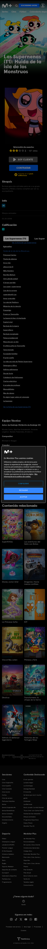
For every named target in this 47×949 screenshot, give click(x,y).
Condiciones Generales (31, 848)
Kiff (25, 622)
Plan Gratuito (28, 870)
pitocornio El (8, 267)
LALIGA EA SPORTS (8, 845)
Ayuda (23, 904)
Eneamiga (7, 310)
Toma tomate (8, 350)
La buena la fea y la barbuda (14, 318)
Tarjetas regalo (29, 882)
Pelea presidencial (10, 338)
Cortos (4, 795)
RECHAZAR (23, 490)
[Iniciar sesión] (43, 6)
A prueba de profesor (11, 385)
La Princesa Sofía (10, 622)
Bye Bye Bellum (9, 275)
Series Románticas (8, 810)
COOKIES (23, 930)
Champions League (8, 842)
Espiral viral (8, 322)
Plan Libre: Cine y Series (32, 863)
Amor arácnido (9, 298)
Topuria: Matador (8, 866)
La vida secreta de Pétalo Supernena (17, 362)
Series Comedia (7, 814)
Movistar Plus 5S (29, 826)
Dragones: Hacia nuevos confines (31, 583)
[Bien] (19, 150)
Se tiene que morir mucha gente (32, 796)
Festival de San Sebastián (32, 814)
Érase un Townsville (11, 314)
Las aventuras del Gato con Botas (32, 543)
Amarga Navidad (29, 789)
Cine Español (6, 786)
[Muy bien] (22, 150)
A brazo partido (9, 283)
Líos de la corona (10, 291)
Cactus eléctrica (10, 381)
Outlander (27, 801)
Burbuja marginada (10, 334)
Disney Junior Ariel (10, 582)
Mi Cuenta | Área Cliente (32, 845)
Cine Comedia (7, 789)
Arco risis (7, 263)
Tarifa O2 (27, 879)
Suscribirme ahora (29, 5)
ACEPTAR (23, 497)
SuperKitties (7, 542)
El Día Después (7, 851)
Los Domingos (28, 786)
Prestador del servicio (13, 927)
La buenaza (7, 401)
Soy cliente (25, 159)
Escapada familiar (10, 354)
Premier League (7, 848)
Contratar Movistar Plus (31, 854)
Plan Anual (27, 873)
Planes (26, 866)
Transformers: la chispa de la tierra (32, 698)
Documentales (7, 817)
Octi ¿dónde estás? (10, 279)
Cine (14, 11)
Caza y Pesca (28, 823)
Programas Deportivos (31, 820)
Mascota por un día (10, 342)
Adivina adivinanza (10, 369)
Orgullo (4, 823)
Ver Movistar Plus (29, 839)
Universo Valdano (8, 854)
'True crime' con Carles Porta (33, 810)
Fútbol (23, 11)
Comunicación (28, 885)
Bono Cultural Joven (30, 876)
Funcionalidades (29, 842)
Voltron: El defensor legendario (11, 739)
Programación (7, 882)
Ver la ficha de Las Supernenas (24, 243)
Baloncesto (6, 857)
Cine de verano (7, 798)
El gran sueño (8, 358)
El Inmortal (27, 792)
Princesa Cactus (9, 255)
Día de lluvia (8, 373)
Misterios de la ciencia (12, 306)
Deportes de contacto (9, 870)
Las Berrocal (28, 804)
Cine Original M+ (7, 783)
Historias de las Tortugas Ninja (31, 739)
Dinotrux (5, 697)
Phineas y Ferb (30, 660)
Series (5, 11)
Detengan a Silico (10, 365)
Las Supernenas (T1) (15, 238)
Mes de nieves (8, 393)
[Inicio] (7, 5)
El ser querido (28, 779)
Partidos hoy (6, 879)
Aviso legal (27, 927)
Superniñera (8, 330)
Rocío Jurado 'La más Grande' (34, 807)
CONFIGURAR (23, 484)
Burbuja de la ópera (11, 326)
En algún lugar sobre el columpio (16, 397)
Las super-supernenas (12, 287)
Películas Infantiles (8, 801)
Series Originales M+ (9, 807)
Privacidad (37, 927)
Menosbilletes (8, 389)
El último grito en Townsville (14, 346)
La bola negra (28, 783)
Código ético (28, 851)
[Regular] (16, 150)
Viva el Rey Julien (9, 660)
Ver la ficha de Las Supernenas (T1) (17, 407)
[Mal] (13, 150)
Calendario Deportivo (9, 876)
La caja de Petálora (11, 302)
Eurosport (5, 873)
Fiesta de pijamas (10, 259)
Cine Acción (6, 792)
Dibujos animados (30, 817)
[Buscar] (16, 5)
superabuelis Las (9, 294)
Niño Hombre (8, 271)
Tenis (3, 860)
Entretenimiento (7, 820)
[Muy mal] (10, 150)
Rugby (4, 863)
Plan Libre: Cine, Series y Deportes (32, 858)
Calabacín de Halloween (13, 377)
